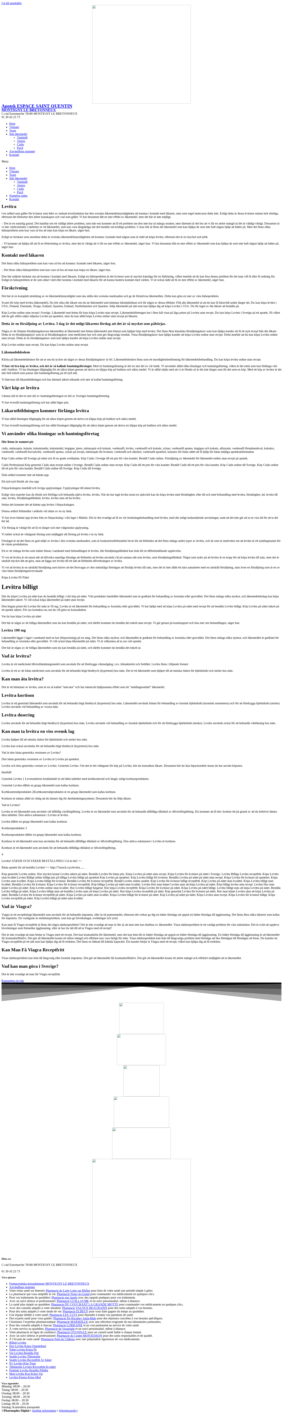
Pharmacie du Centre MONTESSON (79, 1335)
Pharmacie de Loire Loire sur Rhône (68, 1290)
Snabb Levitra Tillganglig (24, 1356)
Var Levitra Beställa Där (24, 1353)
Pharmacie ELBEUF (75, 1311)
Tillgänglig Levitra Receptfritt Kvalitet (32, 1367)
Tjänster (14, 127)
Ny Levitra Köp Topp (22, 1363)
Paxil (20, 148)
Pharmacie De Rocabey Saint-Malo (74, 1318)
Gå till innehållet (12, 3)
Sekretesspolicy (68, 1410)
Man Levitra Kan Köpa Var (26, 1373)
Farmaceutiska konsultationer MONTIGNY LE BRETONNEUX (49, 1283)
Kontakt (14, 154)
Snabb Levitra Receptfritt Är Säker (30, 1360)
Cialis (20, 144)
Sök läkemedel (18, 134)
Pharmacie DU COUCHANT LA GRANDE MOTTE (84, 1304)
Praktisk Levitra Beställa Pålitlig (28, 1370)
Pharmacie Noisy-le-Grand (73, 1294)
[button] (141, 161)
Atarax (21, 141)
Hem (12, 123)
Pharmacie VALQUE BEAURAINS (84, 1308)
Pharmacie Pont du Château (58, 1339)
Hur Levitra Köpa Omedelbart (27, 1346)
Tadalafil (22, 137)
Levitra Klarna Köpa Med (25, 1377)
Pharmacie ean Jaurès (64, 1297)
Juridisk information (44, 1410)
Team (12, 130)
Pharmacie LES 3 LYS (63, 1314)
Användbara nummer (22, 151)
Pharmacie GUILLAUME (73, 1301)
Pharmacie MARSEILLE (72, 1321)
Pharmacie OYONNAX (72, 1332)
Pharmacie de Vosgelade (60, 1328)
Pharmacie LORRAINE (68, 1325)
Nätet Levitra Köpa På (23, 1349)
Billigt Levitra (17, 1342)
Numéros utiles (18, 195)
